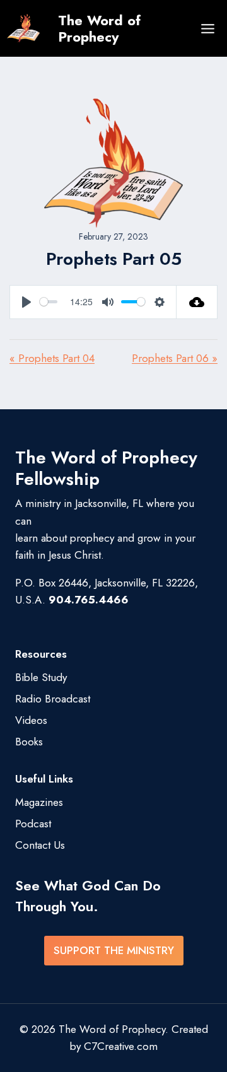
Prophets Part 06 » (175, 358)
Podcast (33, 823)
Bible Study (41, 677)
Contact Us (40, 845)
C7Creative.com (121, 1046)
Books (29, 741)
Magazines (39, 802)
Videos (31, 720)
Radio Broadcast (52, 698)
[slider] (48, 302)
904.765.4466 (89, 599)
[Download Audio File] (197, 302)
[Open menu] (207, 28)
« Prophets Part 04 (52, 358)
